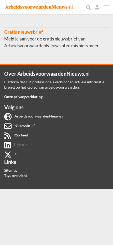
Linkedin (20, 144)
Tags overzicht (15, 175)
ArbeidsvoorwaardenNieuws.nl (39, 116)
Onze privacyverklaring (23, 96)
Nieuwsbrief (24, 125)
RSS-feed (20, 135)
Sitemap (10, 170)
